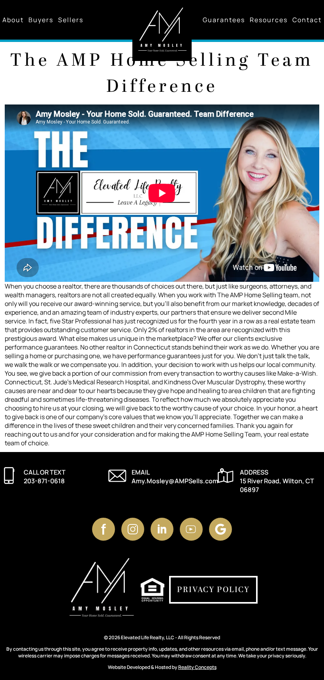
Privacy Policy (213, 590)
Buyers (40, 19)
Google (220, 529)
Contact (307, 19)
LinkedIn (162, 529)
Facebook (103, 529)
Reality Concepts (197, 667)
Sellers (70, 19)
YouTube (191, 529)
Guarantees (224, 19)
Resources (269, 19)
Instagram (132, 529)
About (13, 19)
